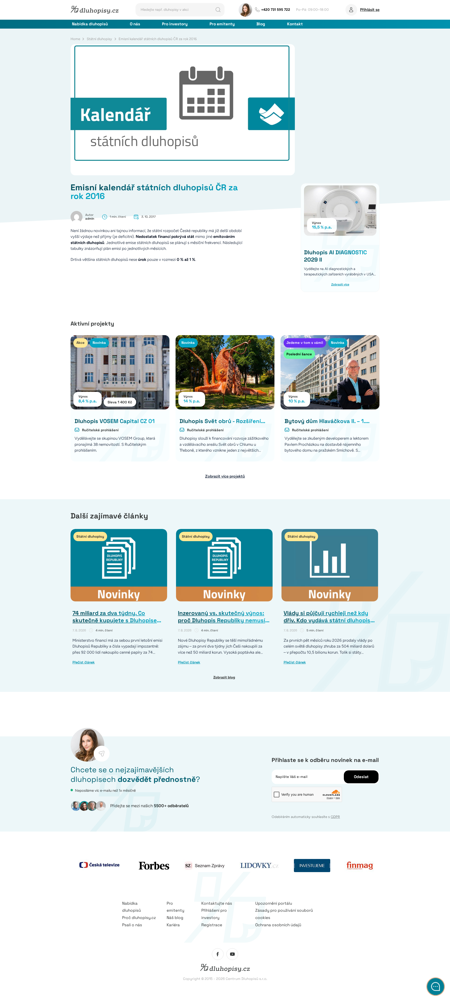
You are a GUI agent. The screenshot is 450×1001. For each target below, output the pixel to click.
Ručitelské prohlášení (100, 430)
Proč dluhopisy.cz (139, 917)
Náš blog (175, 917)
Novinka (99, 342)
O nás (135, 23)
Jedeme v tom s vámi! (304, 342)
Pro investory (175, 23)
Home (75, 39)
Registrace (211, 924)
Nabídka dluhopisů (90, 23)
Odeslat (361, 776)
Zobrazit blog (224, 677)
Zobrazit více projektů (225, 476)
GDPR (335, 817)
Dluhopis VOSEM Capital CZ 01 (115, 421)
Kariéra (173, 924)
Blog (260, 23)
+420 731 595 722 (275, 9)
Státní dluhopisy (99, 39)
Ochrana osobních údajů (278, 924)
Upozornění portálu (273, 903)
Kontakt (295, 23)
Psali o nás (132, 924)
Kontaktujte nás (216, 903)
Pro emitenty (222, 23)
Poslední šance (299, 354)
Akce (80, 342)
